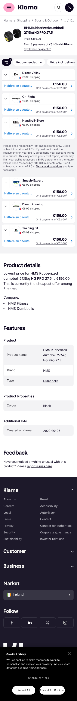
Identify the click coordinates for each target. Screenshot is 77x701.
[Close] (69, 653)
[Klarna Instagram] (65, 622)
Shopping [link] (23, 20)
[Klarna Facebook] (11, 622)
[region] (38, 674)
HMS (46, 371)
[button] (12, 35)
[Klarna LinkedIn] (29, 622)
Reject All (24, 690)
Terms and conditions (49, 166)
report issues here (39, 466)
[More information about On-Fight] (5, 98)
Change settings (38, 678)
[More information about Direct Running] (5, 206)
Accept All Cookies (52, 690)
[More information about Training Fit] (5, 230)
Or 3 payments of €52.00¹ (51, 88)
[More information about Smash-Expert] (5, 182)
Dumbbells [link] (72, 20)
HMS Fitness (18, 303)
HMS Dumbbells (21, 308)
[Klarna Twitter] (47, 622)
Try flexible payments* (37, 49)
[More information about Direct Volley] (5, 74)
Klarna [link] (7, 20)
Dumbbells (50, 381)
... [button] (65, 20)
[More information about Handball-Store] (5, 122)
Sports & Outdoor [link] (47, 20)
